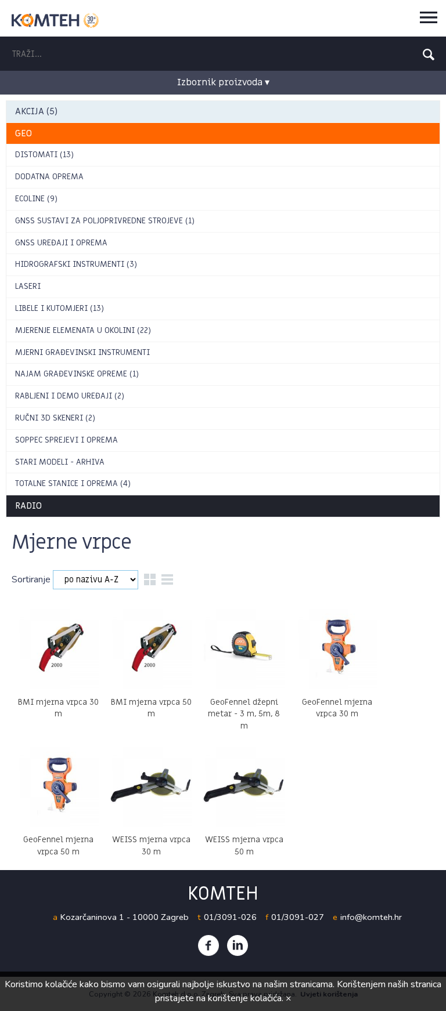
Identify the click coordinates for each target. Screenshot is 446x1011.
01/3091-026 (230, 917)
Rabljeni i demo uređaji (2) (69, 395)
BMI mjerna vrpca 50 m (151, 708)
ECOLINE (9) (36, 198)
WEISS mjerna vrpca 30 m (151, 845)
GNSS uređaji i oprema (61, 242)
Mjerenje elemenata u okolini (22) (83, 330)
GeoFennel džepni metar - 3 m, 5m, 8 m (244, 714)
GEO (23, 133)
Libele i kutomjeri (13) (59, 308)
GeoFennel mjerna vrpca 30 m (337, 708)
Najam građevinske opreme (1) (77, 373)
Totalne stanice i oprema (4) (73, 483)
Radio (28, 505)
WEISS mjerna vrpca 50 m (244, 845)
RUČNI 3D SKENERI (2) (55, 417)
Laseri (28, 286)
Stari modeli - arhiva (60, 462)
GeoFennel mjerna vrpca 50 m (58, 845)
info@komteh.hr (371, 917)
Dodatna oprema (49, 176)
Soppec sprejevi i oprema (66, 439)
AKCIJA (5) (36, 111)
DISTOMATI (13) (44, 154)
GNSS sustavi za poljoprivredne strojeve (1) (105, 220)
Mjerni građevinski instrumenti (82, 352)
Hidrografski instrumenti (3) (76, 264)
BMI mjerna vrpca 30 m (58, 708)
